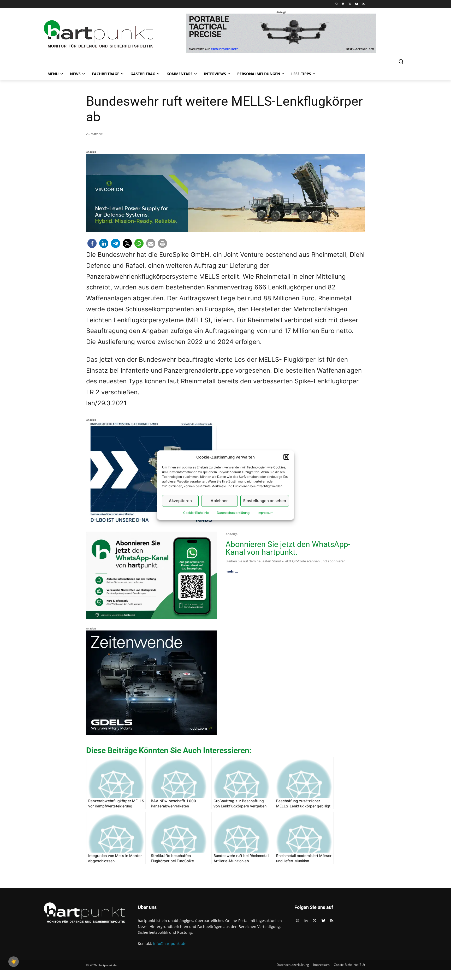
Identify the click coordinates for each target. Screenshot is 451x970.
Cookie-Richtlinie (196, 513)
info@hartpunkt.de (169, 943)
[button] (286, 457)
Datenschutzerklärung (233, 513)
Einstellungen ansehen (264, 500)
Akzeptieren (180, 500)
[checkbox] (13, 961)
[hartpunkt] (98, 34)
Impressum (265, 513)
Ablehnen (220, 500)
